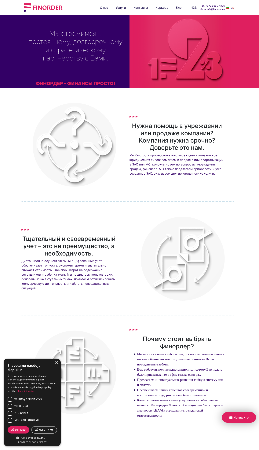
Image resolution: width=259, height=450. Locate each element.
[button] (32, 438)
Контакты (140, 7)
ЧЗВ (194, 7)
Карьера (161, 7)
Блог (179, 7)
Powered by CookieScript (32, 442)
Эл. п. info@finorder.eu (212, 9)
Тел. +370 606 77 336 (212, 5)
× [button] (56, 362)
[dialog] (32, 402)
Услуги (121, 7)
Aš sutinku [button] (18, 429)
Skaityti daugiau (26, 391)
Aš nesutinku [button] (44, 429)
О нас (104, 7)
